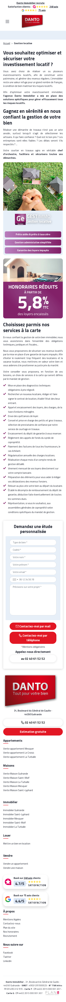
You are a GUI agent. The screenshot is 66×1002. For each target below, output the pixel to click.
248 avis (54, 7)
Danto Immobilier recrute (30, 3)
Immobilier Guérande (13, 810)
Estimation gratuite (33, 731)
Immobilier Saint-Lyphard (16, 814)
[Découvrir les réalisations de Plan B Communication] (51, 992)
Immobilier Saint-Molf (14, 822)
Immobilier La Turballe (14, 827)
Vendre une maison (13, 868)
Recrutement (10, 936)
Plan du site (9, 927)
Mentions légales (12, 919)
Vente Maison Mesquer (15, 786)
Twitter (7, 957)
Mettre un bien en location (16, 843)
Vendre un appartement (15, 864)
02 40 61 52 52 (34, 722)
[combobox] (33, 542)
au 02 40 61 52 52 (33, 658)
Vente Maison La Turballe (16, 782)
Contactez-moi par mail (34, 626)
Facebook (8, 952)
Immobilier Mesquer (13, 818)
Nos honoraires (11, 932)
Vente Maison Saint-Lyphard (18, 790)
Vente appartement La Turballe (19, 757)
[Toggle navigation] (7, 21)
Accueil (6, 43)
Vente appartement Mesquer (18, 748)
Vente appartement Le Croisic (18, 753)
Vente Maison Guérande (15, 773)
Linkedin (7, 961)
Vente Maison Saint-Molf (16, 778)
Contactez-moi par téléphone (34, 637)
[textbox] (33, 542)
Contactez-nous (11, 923)
